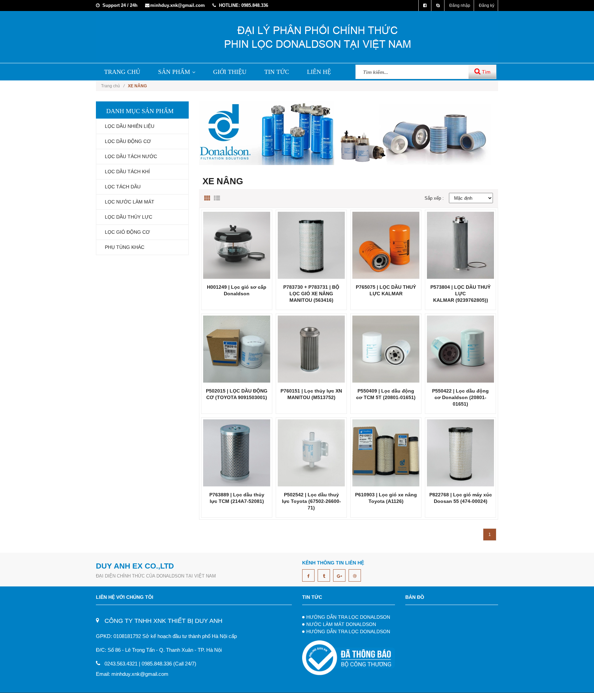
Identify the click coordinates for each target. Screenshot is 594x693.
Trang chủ (112, 86)
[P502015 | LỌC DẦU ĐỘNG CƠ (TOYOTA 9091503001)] (236, 348)
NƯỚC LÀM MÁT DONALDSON (341, 624)
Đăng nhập (459, 5)
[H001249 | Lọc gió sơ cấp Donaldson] (236, 245)
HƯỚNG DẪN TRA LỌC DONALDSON (348, 617)
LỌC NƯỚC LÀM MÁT (129, 202)
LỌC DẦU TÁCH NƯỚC (131, 156)
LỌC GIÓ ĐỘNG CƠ (127, 232)
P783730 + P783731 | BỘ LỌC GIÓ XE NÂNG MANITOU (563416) (311, 293)
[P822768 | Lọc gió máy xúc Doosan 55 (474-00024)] (460, 452)
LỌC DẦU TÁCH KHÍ (127, 171)
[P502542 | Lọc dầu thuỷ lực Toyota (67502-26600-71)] (311, 452)
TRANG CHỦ (122, 71)
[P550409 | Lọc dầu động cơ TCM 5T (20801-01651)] (385, 348)
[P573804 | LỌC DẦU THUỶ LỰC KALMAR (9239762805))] (460, 245)
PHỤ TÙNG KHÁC (124, 247)
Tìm (486, 72)
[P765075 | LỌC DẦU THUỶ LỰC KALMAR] (385, 245)
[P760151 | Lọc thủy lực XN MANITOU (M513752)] (311, 348)
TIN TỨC (276, 71)
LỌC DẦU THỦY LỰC (128, 217)
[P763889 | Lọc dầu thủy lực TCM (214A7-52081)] (236, 452)
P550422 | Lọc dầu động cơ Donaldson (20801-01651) (460, 397)
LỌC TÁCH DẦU (123, 186)
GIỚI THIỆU (229, 71)
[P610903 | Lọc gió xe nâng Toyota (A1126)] (385, 452)
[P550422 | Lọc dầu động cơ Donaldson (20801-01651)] (460, 348)
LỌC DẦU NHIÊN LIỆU (129, 126)
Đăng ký (486, 5)
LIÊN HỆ (319, 71)
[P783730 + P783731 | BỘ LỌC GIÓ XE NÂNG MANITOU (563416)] (311, 245)
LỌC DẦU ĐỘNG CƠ (128, 141)
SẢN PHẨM (174, 71)
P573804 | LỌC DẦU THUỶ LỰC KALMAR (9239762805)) (460, 293)
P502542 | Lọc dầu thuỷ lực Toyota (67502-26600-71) (311, 501)
